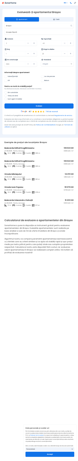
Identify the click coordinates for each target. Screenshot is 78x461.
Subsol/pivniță (13, 76)
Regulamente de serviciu (63, 115)
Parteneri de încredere (36, 435)
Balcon (46, 80)
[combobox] (37, 25)
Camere (10, 39)
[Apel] (71, 3)
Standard (47, 60)
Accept (50, 454)
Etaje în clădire (48, 49)
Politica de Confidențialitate (46, 125)
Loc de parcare (49, 76)
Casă (57, 19)
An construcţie (12, 60)
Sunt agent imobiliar (15, 99)
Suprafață (47, 39)
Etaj (8, 49)
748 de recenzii (52, 111)
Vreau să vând (13, 96)
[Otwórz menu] (75, 3)
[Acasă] (9, 3)
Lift (9, 80)
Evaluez (39, 106)
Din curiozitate (13, 92)
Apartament (23, 19)
